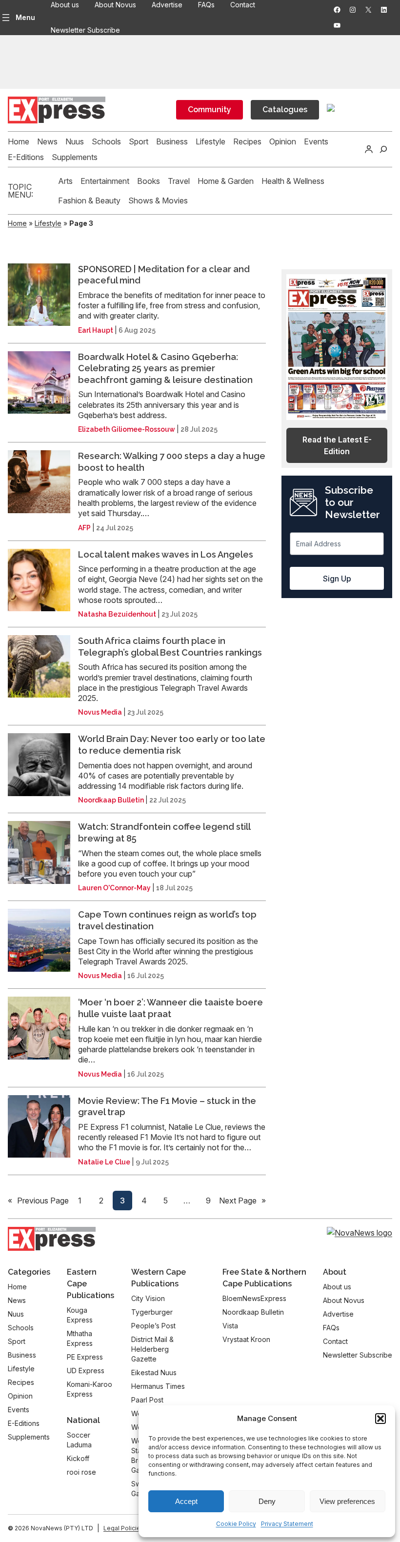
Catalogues (284, 109)
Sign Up (337, 578)
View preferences (347, 1501)
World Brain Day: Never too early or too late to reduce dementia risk (171, 745)
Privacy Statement (287, 1523)
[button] (380, 1418)
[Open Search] (383, 149)
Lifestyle (48, 223)
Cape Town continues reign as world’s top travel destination (167, 920)
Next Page (242, 1200)
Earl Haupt (95, 330)
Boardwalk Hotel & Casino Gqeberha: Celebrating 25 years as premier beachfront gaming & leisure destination (165, 368)
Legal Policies (123, 1528)
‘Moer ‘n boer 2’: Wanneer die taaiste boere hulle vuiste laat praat (170, 1008)
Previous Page (38, 1200)
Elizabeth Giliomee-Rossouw (126, 429)
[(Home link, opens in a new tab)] (52, 1239)
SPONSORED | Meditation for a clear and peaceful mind (164, 275)
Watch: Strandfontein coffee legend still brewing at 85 (164, 832)
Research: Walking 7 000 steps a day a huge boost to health (171, 462)
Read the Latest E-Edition (337, 445)
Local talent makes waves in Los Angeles (165, 554)
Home (17, 223)
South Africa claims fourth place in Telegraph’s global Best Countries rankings (170, 647)
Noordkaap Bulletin (111, 800)
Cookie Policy (236, 1523)
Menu (25, 17)
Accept (186, 1501)
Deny (267, 1501)
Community (209, 109)
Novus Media (100, 712)
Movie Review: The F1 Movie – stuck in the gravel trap (167, 1107)
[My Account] (369, 149)
